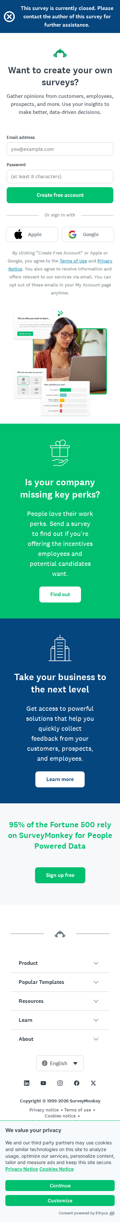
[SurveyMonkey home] (60, 53)
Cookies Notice (56, 1169)
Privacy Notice (21, 1169)
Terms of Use (73, 261)
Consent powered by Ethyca (83, 1213)
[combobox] (60, 1063)
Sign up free (60, 875)
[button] (60, 963)
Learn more (60, 779)
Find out (60, 594)
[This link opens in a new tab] (26, 1083)
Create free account (60, 195)
